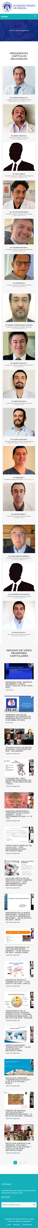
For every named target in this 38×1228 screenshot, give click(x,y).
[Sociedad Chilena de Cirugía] (19, 7)
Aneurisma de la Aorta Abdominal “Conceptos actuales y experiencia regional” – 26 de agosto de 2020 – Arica (18, 916)
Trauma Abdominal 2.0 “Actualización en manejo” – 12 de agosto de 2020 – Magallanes (17, 950)
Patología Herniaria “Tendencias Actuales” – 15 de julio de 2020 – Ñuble (18, 1080)
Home (11, 30)
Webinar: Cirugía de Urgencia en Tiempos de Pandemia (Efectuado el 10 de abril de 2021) (18, 717)
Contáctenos (27, 1225)
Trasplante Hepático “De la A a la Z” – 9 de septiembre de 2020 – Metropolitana (18, 848)
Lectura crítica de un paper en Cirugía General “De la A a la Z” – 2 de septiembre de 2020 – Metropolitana (18, 881)
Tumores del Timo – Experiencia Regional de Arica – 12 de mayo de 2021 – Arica (18, 781)
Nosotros (16, 1225)
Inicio (9, 1225)
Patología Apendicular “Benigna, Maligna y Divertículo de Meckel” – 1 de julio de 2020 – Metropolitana (18, 1146)
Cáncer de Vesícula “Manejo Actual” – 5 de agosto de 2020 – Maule (17, 982)
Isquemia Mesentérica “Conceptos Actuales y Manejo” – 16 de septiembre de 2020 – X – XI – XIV (18, 814)
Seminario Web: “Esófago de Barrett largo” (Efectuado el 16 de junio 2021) (19, 684)
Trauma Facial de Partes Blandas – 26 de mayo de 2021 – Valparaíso (18, 749)
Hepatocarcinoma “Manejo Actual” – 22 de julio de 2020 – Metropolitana (17, 1048)
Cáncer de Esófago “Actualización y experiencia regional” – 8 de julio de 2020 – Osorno (18, 1113)
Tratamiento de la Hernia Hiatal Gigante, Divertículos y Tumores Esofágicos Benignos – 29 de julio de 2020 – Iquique (18, 1014)
